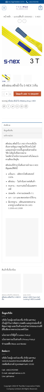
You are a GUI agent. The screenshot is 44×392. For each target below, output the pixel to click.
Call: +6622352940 (10, 369)
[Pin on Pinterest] (22, 106)
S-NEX (37, 16)
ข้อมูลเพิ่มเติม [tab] (8, 130)
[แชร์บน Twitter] (13, 106)
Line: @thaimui (8, 376)
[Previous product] (24, 21)
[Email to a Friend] (17, 106)
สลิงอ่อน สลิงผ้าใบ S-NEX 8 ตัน (11, 298)
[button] (4, 8)
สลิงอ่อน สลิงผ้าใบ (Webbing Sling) (19, 101)
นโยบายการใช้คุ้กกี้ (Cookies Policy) (16, 335)
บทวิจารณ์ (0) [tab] (8, 136)
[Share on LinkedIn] (26, 106)
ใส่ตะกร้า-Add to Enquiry (27, 94)
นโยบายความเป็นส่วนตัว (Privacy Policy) (18, 339)
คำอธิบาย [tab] (7, 125)
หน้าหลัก (7, 16)
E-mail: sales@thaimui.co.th (13, 373)
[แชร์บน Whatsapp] (4, 106)
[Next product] (20, 21)
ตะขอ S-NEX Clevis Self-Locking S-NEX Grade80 (31, 298)
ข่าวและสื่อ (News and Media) (14, 343)
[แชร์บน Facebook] (8, 106)
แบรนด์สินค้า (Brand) (23, 16)
